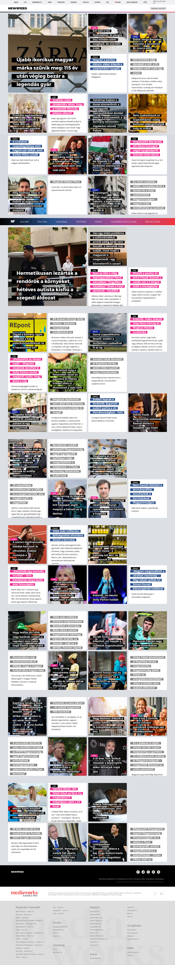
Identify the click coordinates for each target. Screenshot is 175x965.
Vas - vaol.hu (58, 907)
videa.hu (130, 936)
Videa (50, 2)
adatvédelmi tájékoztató (107, 879)
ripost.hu (130, 907)
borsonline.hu (95, 958)
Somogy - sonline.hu (24, 951)
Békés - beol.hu (22, 918)
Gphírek (97, 2)
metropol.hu (132, 910)
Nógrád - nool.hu (22, 948)
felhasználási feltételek (124, 879)
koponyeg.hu (132, 933)
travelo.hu (94, 933)
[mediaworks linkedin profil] (161, 893)
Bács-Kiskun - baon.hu (25, 911)
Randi (119, 2)
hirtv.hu (56, 933)
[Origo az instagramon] (148, 872)
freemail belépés (158, 8)
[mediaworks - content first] (24, 894)
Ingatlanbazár (132, 2)
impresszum (150, 879)
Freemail (73, 2)
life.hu (129, 913)
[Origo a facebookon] (138, 872)
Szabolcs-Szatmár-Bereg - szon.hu (30, 954)
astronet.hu (94, 911)
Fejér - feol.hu (21, 930)
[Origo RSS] (158, 872)
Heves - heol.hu (22, 939)
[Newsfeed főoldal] (17, 872)
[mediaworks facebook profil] (155, 893)
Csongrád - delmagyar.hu (26, 924)
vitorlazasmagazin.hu (98, 939)
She (107, 2)
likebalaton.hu (95, 924)
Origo (16, 2)
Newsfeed (61, 2)
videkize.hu (94, 942)
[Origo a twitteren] (143, 872)
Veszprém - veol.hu (61, 910)
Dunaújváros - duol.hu (25, 927)
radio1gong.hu (133, 952)
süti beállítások (139, 879)
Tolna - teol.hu (21, 957)
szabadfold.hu (58, 930)
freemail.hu (131, 930)
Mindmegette (37, 2)
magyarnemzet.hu (60, 927)
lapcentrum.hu (133, 939)
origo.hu (56, 936)
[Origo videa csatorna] (153, 872)
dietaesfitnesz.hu (97, 936)
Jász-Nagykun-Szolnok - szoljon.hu (30, 942)
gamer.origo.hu (96, 920)
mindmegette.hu (96, 930)
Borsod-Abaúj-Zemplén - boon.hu (29, 920)
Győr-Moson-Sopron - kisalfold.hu (29, 933)
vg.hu (55, 949)
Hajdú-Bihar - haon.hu (25, 936)
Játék (145, 2)
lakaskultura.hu (96, 918)
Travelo (86, 2)
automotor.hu (95, 914)
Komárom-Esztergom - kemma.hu (29, 945)
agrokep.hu (57, 952)
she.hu (130, 917)
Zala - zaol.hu (58, 913)
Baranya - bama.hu (23, 914)
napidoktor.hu (95, 927)
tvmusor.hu (94, 945)
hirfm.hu (130, 955)
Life (25, 2)
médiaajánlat (159, 879)
